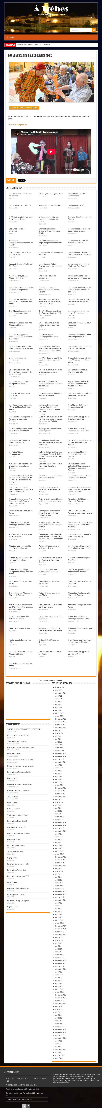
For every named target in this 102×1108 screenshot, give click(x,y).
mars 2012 (58, 1021)
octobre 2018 (59, 794)
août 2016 (58, 868)
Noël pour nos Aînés (76, 205)
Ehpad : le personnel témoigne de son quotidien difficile (49, 231)
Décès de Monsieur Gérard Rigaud (19, 784)
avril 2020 (58, 742)
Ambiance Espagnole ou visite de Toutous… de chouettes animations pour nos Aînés (49, 408)
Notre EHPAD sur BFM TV (20, 205)
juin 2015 (58, 909)
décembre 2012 (60, 995)
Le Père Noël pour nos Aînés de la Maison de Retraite (20, 429)
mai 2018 (58, 808)
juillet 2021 (59, 699)
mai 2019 (58, 774)
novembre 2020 (60, 722)
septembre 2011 (60, 1038)
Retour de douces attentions (50, 205)
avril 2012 (58, 1018)
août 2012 (58, 1006)
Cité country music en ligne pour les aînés (20, 253)
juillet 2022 (59, 690)
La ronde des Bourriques (16, 846)
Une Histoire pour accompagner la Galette (48, 335)
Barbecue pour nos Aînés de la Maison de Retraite (20, 559)
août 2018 (58, 799)
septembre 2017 (60, 831)
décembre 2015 (60, 891)
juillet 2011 (58, 1044)
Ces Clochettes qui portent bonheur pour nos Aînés (20, 312)
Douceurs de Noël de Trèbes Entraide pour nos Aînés (79, 335)
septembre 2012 (60, 1004)
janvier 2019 (59, 785)
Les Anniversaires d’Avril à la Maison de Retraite (50, 394)
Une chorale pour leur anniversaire (47, 277)
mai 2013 (58, 981)
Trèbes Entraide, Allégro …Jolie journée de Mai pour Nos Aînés (21, 571)
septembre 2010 (60, 1050)
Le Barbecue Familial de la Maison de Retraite (78, 241)
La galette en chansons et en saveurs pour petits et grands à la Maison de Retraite (50, 419)
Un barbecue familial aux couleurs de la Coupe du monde (49, 219)
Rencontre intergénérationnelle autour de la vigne (21, 242)
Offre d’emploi (12, 803)
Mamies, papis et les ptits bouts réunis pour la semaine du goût (50, 524)
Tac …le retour (12, 797)
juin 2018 (58, 805)
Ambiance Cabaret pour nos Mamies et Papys (20, 324)
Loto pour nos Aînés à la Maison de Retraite (19, 617)
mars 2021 (58, 710)
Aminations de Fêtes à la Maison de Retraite (78, 500)
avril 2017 (58, 845)
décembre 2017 (60, 822)
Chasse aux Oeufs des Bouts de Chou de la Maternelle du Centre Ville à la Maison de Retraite (21, 478)
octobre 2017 (59, 828)
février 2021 (59, 713)
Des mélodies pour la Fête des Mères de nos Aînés (78, 300)
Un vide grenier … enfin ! (16, 895)
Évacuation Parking (14, 754)
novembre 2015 (60, 894)
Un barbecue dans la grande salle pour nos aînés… (20, 382)
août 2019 (58, 765)
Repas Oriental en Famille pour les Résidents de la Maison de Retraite (78, 383)
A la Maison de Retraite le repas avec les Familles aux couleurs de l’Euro (50, 301)
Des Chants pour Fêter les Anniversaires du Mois (78, 570)
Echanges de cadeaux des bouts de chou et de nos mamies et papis (49, 513)
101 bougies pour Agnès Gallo (51, 193)
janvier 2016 (59, 889)
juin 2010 (58, 1052)
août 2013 (58, 972)
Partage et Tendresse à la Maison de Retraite (49, 547)
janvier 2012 (59, 1027)
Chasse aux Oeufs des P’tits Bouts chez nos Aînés (79, 394)
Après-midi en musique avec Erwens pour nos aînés (50, 371)
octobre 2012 (59, 1001)
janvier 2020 (59, 751)
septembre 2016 (60, 866)
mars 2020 (58, 745)
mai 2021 (58, 705)
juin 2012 (58, 1012)
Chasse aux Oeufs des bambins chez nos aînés (48, 570)
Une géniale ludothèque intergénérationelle (77, 371)
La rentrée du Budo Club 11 (17, 821)
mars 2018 (58, 814)
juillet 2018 (59, 802)
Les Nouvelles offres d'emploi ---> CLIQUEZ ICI (34, 45)
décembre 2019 (60, 753)
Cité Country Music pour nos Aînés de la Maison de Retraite (20, 419)
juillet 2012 (59, 1009)
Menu (12, 37)
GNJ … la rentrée (13, 809)
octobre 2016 (59, 863)
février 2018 (59, 817)
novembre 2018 (60, 791)
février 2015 (59, 920)
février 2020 (59, 748)
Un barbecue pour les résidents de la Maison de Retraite (49, 289)
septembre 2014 (60, 935)
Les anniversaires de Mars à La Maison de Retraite (79, 476)
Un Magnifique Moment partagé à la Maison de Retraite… (77, 454)
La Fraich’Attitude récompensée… (16, 453)
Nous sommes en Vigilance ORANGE (21, 760)
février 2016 (59, 886)
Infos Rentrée (12, 882)
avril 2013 (58, 983)
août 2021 (58, 696)
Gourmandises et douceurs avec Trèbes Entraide (79, 230)
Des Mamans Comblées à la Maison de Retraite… (50, 465)
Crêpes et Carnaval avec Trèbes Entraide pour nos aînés (49, 325)
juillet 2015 (59, 906)
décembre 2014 (60, 926)
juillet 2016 (59, 871)
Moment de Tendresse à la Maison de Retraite (79, 594)
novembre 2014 (60, 929)
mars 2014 (58, 952)
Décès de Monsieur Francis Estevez (20, 766)
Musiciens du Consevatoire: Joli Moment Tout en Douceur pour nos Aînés (21, 607)
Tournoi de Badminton (15, 852)
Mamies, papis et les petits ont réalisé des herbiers (20, 547)
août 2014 (58, 937)
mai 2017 (58, 843)
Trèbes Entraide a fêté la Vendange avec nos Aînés (19, 523)
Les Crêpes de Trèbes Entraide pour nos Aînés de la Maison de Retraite (21, 489)
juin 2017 (58, 840)
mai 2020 (58, 739)
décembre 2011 (60, 1029)
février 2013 (59, 989)
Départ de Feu (12, 907)
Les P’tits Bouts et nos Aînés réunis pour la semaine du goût (50, 360)
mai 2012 (58, 1015)
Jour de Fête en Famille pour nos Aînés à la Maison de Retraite (50, 560)
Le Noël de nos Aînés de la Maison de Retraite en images (21, 347)
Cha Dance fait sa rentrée (16, 827)
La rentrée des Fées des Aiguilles (19, 772)
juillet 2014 (59, 940)
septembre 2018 (60, 797)
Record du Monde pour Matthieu (18, 833)
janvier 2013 (59, 992)
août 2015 (58, 903)
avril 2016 (58, 880)
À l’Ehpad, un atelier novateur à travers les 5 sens (21, 218)
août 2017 (58, 834)
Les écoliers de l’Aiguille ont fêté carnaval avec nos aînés (79, 253)
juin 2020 (58, 736)
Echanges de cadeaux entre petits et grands (50, 429)
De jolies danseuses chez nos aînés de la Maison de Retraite (49, 489)
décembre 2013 (60, 960)
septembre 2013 (60, 969)
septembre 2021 (60, 693)
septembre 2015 (60, 900)
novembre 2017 (60, 825)
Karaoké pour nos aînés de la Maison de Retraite (50, 476)
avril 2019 (58, 776)
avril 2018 (58, 811)
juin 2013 (58, 978)
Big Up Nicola (12, 858)
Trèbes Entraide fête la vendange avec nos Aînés (78, 429)
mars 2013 (58, 986)
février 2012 (59, 1024)
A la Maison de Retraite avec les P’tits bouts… (20, 535)
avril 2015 (58, 914)
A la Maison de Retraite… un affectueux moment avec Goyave (20, 466)
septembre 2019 (60, 762)
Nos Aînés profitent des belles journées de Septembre (21, 288)
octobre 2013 (59, 966)
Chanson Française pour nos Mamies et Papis (21, 653)
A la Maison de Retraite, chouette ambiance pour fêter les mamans (50, 383)
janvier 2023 (59, 687)
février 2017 (59, 851)
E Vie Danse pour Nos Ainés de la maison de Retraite (79, 641)
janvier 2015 (59, 923)
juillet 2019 (59, 768)
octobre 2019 (59, 759)
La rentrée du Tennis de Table (18, 864)
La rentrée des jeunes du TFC (18, 876)
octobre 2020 (59, 725)
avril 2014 (58, 949)
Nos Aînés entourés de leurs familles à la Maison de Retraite (79, 442)
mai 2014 (58, 946)
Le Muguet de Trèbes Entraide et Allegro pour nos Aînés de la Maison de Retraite (79, 467)
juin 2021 (58, 702)
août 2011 (58, 1041)
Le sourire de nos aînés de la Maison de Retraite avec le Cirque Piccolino (79, 489)
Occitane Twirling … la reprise (18, 901)
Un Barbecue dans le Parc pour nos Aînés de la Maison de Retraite (50, 442)
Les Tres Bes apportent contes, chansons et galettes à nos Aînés (20, 336)
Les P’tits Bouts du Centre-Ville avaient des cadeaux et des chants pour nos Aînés (50, 348)
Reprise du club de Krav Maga (18, 888)
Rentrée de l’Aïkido (14, 839)
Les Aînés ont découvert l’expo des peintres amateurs (50, 241)
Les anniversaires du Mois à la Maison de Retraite (79, 347)
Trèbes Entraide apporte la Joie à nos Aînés (78, 653)
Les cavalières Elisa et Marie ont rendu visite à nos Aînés (79, 547)
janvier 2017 (59, 854)
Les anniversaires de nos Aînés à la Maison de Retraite (80, 512)
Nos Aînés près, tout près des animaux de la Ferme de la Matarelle (80, 524)
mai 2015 (58, 912)
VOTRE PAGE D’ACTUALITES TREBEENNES (24, 729)
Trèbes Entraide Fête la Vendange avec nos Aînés (78, 617)
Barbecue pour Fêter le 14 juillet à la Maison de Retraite (50, 629)
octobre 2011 (59, 1035)
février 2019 (59, 782)
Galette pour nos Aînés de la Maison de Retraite (20, 594)
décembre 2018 (60, 788)
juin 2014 (58, 943)
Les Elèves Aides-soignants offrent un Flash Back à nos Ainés (20, 407)
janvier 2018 (59, 820)
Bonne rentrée (12, 778)
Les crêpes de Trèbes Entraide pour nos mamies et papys (50, 266)
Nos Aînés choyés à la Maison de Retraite (18, 277)
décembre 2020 (60, 719)
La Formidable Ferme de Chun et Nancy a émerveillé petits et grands (20, 372)
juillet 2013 (59, 975)
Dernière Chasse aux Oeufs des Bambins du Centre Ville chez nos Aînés (50, 313)
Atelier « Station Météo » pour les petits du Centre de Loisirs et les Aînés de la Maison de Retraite (51, 455)
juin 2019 (58, 771)
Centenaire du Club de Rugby (17, 815)
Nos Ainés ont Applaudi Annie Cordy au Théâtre (50, 606)
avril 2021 (58, 707)
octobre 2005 (59, 1055)
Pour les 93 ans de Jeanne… (21, 628)
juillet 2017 (59, 837)
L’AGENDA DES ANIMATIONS (18, 735)
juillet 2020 (59, 733)
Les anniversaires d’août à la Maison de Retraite (79, 535)
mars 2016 (58, 883)
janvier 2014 (59, 958)
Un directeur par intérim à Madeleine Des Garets (78, 265)
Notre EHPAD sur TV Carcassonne (76, 194)
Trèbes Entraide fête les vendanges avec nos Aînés (79, 277)
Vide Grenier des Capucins (17, 741)
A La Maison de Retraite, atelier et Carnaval (78, 406)
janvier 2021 (59, 716)
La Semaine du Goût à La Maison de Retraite (19, 441)
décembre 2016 (60, 857)
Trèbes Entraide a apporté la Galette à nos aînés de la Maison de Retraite (20, 501)
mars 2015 (58, 917)
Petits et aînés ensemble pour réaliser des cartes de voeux (51, 500)
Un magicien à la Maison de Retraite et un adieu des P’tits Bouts (21, 301)
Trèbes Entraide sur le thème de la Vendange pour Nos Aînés (79, 360)
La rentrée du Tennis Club (16, 870)
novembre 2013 (60, 963)
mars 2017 (58, 848)
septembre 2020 (60, 728)
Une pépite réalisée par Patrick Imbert (21, 748)
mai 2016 (58, 877)
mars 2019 (58, 779)
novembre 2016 (60, 860)
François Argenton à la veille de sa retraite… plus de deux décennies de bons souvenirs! (51, 536)
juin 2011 (58, 1047)
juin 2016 (58, 874)
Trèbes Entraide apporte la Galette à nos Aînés (78, 418)
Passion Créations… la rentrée (18, 790)
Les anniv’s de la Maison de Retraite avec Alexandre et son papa (79, 289)
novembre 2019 (60, 756)
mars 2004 (58, 1058)
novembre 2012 (60, 998)
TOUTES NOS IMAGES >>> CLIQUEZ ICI (24, 108)
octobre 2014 (59, 932)
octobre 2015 (59, 897)
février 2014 (59, 955)
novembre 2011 (60, 1032)
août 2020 (58, 730)
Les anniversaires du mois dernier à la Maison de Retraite (78, 313)
